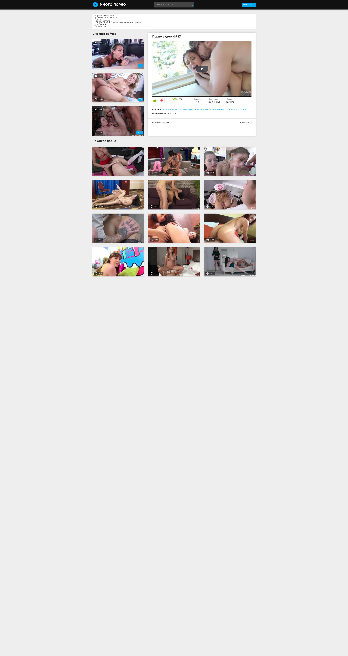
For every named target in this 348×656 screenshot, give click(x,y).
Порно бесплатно (103, 21)
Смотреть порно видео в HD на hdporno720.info (117, 23)
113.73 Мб (230, 102)
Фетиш (212, 109)
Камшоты (221, 109)
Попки (244, 109)
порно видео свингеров (105, 17)
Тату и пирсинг (200, 109)
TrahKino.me (100, 26)
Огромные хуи (185, 109)
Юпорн (97, 19)
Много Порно (113, 4)
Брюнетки (173, 109)
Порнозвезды (233, 109)
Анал (164, 109)
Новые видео (248, 4)
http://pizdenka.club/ (104, 16)
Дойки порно (100, 24)
